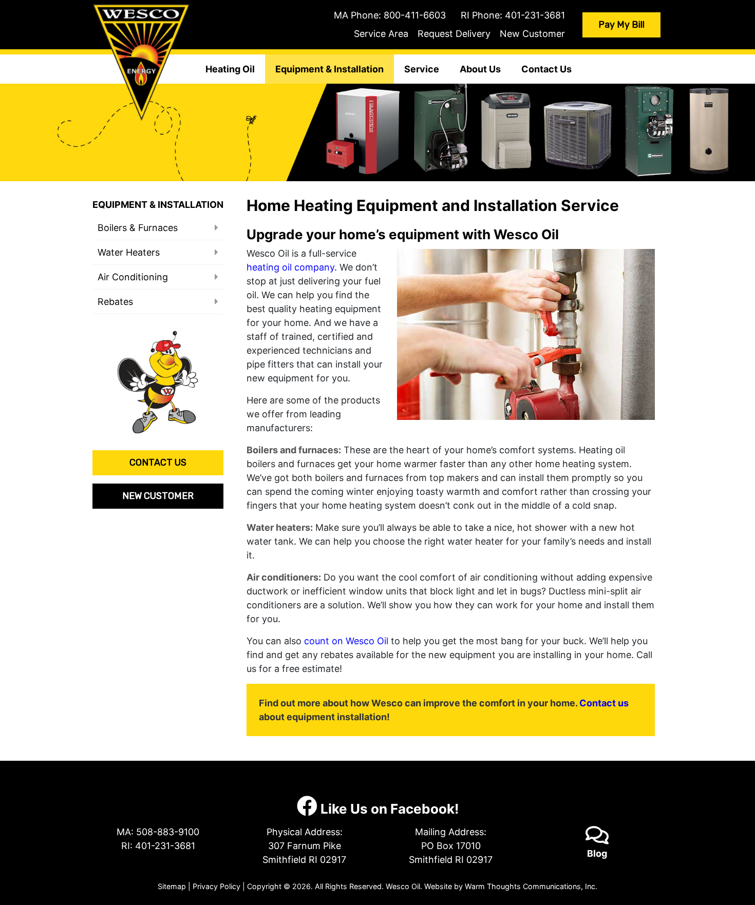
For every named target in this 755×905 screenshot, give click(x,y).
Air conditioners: (284, 577)
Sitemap (172, 886)
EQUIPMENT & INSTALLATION (157, 204)
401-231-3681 (535, 15)
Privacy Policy (216, 886)
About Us (480, 69)
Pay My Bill (621, 24)
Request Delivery (454, 33)
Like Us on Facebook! (388, 809)
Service (421, 69)
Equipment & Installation (329, 69)
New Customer (532, 33)
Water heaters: (280, 527)
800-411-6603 (415, 15)
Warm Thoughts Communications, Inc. (531, 886)
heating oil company (290, 267)
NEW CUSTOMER (158, 496)
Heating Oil (230, 69)
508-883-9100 (167, 831)
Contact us (604, 703)
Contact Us (546, 69)
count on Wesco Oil (346, 641)
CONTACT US (157, 462)
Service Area (381, 33)
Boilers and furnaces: (294, 450)
